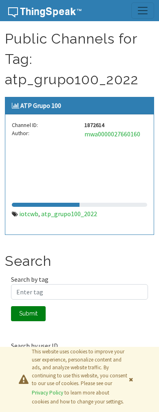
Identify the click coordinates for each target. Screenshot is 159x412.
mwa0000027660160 (112, 134)
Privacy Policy (47, 392)
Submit (28, 313)
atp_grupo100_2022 (69, 214)
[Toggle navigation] (142, 10)
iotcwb (28, 214)
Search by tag (30, 279)
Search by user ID (34, 346)
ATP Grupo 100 (40, 105)
